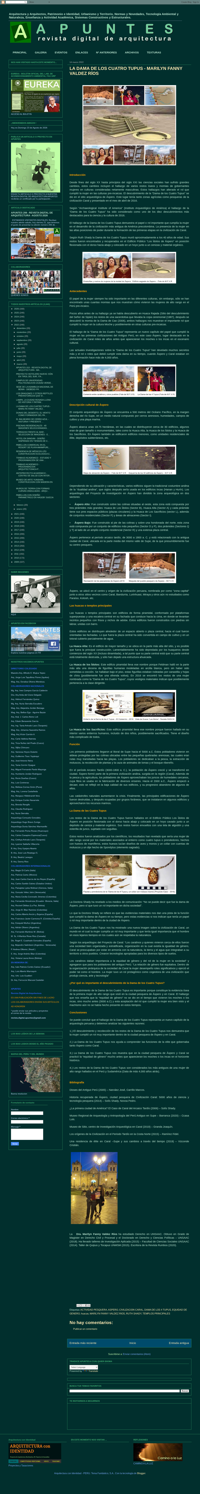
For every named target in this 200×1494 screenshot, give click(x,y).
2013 (16, 546)
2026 (16, 309)
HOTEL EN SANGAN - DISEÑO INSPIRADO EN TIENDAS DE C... (32, 439)
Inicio (132, 1343)
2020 (16, 518)
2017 (16, 530)
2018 (16, 526)
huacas (85, 1313)
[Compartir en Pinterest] (89, 1305)
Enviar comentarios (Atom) (137, 1354)
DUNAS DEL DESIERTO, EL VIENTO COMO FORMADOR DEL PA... (33, 414)
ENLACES (81, 52)
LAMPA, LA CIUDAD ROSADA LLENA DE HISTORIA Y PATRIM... (33, 401)
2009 (16, 562)
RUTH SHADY (133, 1313)
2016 (16, 534)
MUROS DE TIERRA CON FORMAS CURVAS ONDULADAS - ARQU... (32, 489)
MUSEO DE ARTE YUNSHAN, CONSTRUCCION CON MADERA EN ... (34, 482)
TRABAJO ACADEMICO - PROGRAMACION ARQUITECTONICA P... (28, 467)
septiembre (22, 340)
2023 (16, 321)
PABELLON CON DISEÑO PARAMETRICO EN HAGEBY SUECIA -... (34, 497)
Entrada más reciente (83, 1343)
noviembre (22, 332)
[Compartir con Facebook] (86, 1305)
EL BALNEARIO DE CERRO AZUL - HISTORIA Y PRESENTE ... (32, 420)
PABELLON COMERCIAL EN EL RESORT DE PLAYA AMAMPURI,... (33, 446)
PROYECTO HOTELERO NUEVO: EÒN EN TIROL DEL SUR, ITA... (34, 375)
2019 (16, 522)
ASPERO (113, 1310)
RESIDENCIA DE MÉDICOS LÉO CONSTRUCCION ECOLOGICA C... (33, 452)
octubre (20, 336)
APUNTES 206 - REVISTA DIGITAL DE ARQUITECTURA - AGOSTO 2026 (32, 214)
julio (19, 348)
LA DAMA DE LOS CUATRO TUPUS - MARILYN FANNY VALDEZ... (33, 407)
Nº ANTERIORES (106, 52)
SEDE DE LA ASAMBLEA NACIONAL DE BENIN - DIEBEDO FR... (34, 388)
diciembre (21, 328)
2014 (16, 542)
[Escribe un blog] (80, 1305)
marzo (20, 364)
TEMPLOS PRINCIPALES (156, 1313)
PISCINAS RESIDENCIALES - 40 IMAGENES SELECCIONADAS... (32, 426)
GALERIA (41, 52)
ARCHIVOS (132, 52)
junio (19, 352)
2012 (16, 550)
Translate (93, 1371)
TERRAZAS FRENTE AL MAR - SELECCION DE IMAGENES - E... (33, 433)
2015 (16, 538)
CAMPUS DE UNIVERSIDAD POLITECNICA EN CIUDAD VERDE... (34, 381)
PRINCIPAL (20, 52)
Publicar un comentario (85, 1329)
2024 (16, 316)
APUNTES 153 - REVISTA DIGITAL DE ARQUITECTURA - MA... (34, 368)
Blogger (141, 1473)
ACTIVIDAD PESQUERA (93, 1310)
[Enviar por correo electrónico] (77, 1305)
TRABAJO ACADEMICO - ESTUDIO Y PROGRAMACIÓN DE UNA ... (33, 459)
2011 (16, 554)
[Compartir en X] (83, 1305)
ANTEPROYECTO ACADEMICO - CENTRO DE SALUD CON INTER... (33, 474)
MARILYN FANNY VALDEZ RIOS (107, 1313)
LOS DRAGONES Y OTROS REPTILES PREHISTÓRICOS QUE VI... (34, 394)
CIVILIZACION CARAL (131, 1310)
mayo (19, 356)
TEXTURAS (154, 52)
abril (19, 360)
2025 (16, 313)
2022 (16, 325)
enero (20, 509)
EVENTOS (61, 52)
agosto (20, 344)
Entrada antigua (179, 1343)
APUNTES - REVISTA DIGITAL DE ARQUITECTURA (43, 9)
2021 (16, 514)
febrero (20, 505)
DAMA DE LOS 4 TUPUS (157, 1310)
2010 (16, 558)
